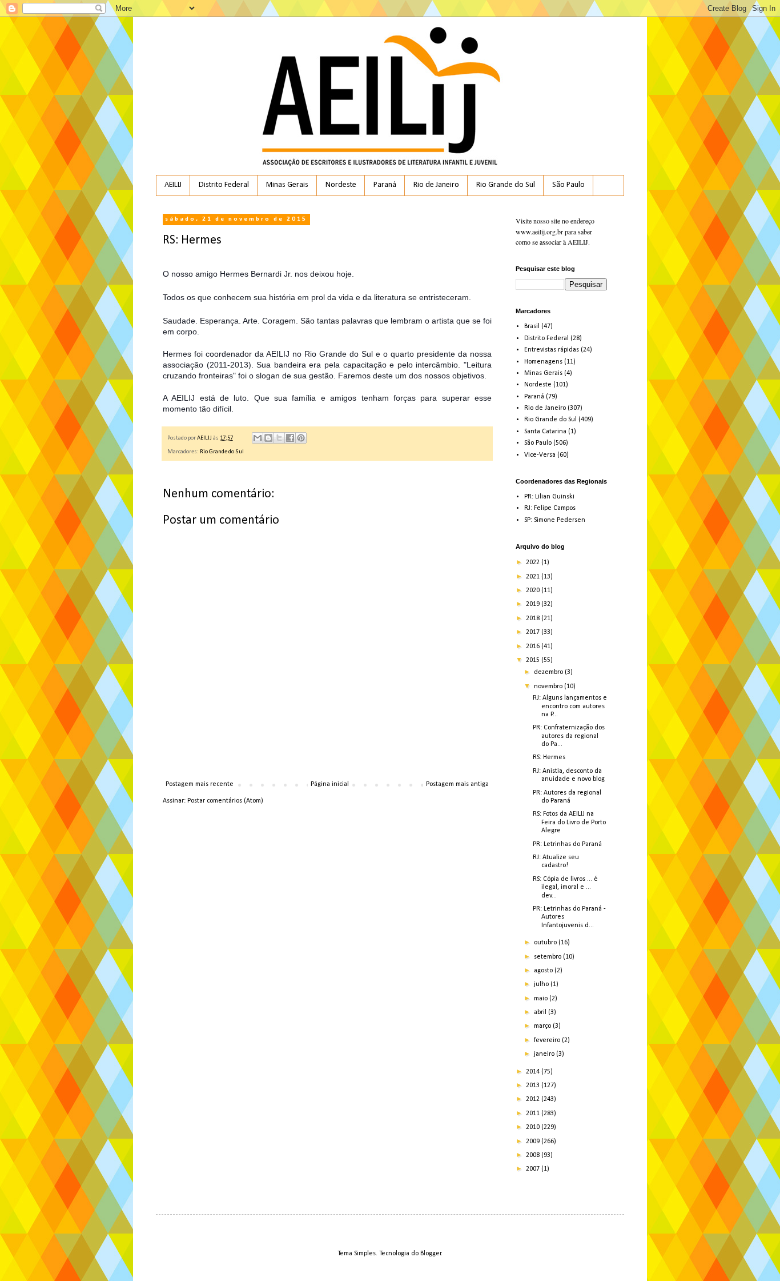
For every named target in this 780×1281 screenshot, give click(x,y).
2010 (533, 1127)
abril (541, 1012)
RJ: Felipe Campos (550, 508)
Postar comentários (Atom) (225, 800)
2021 (533, 576)
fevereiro (548, 1040)
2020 (533, 590)
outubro (546, 942)
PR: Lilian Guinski (549, 496)
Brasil (532, 326)
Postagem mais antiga (457, 784)
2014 (533, 1071)
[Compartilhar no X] (279, 438)
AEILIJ (173, 185)
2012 (533, 1099)
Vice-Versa (540, 455)
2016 (533, 646)
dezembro (549, 672)
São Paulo (568, 185)
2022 (533, 562)
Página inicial (330, 784)
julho (542, 984)
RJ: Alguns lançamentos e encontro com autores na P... (570, 706)
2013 (533, 1085)
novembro (549, 686)
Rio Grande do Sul (505, 185)
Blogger (430, 1253)
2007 (533, 1169)
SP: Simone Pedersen (554, 520)
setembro (548, 956)
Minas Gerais (287, 185)
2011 (533, 1113)
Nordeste (340, 185)
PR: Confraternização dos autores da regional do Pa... (569, 736)
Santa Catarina (545, 431)
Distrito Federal (224, 185)
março (543, 1026)
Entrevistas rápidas (551, 349)
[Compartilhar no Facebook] (290, 438)
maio (541, 998)
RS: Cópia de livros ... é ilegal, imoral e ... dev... (565, 887)
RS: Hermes (549, 757)
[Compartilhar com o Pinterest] (301, 438)
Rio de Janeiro (436, 185)
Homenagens (543, 361)
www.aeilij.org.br (539, 231)
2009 (533, 1141)
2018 (533, 618)
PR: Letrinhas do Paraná (567, 844)
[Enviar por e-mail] (257, 438)
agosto (544, 970)
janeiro (545, 1054)
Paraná (384, 185)
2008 (533, 1155)
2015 (533, 660)
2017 (533, 632)
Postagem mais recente (200, 784)
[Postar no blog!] (268, 438)
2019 (533, 604)
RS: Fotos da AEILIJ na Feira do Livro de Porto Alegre (569, 822)
